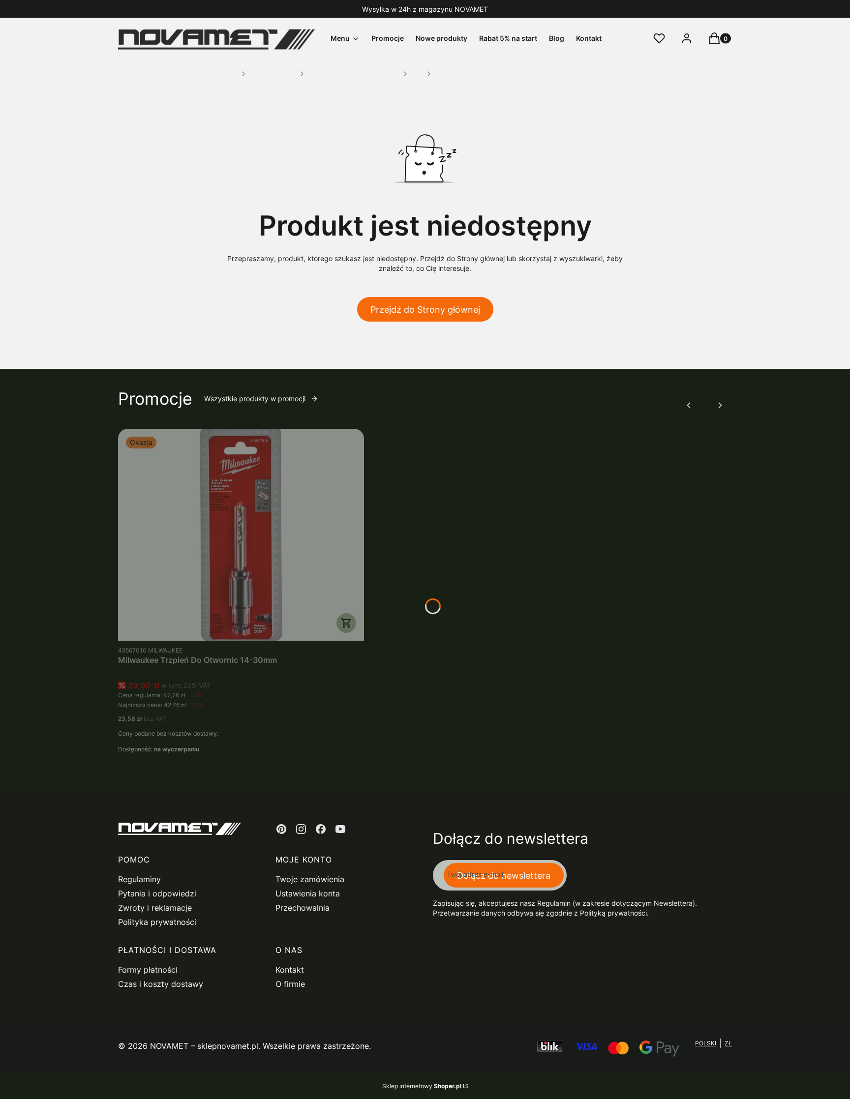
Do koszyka (346, 623)
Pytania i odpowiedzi (157, 893)
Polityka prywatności (157, 922)
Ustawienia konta (307, 893)
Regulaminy (139, 879)
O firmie (290, 984)
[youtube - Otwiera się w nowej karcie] (340, 829)
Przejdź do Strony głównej (425, 309)
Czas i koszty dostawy (160, 984)
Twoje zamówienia (309, 879)
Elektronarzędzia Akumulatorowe (353, 73)
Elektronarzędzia (272, 73)
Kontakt (289, 970)
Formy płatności (148, 970)
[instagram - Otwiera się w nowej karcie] (301, 829)
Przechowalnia (302, 908)
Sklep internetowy (421, 1086)
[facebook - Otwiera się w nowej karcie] (321, 829)
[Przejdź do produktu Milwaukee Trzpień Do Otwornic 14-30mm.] (241, 535)
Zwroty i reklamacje (155, 908)
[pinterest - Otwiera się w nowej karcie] (281, 829)
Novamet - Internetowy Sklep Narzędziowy (178, 73)
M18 (417, 73)
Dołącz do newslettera (503, 875)
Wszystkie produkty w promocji (254, 398)
